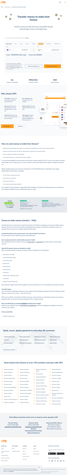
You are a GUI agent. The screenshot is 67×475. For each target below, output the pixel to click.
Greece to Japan (23, 378)
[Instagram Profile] (64, 461)
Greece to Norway (24, 396)
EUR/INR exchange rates (9, 316)
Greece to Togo (55, 381)
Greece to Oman (24, 399)
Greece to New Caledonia (26, 390)
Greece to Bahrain (8, 372)
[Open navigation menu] (65, 2)
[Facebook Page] (49, 461)
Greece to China (8, 384)
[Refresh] (5, 38)
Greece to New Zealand (25, 393)
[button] (15, 44)
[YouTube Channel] (61, 461)
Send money (7, 7)
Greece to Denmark (8, 390)
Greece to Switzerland (57, 372)
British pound (23, 340)
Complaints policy (16, 451)
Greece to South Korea (41, 401)
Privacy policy (36, 453)
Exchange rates (4, 455)
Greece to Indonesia (24, 372)
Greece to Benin (8, 375)
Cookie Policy (11, 471)
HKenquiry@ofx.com (33, 433)
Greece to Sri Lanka (40, 404)
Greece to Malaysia (24, 381)
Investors (25, 459)
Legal (34, 448)
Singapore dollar (55, 336)
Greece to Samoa (40, 383)
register (13, 67)
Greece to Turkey (56, 387)
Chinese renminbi (40, 336)
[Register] (60, 2)
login (24, 151)
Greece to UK (55, 390)
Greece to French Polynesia (10, 399)
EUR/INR (24, 303)
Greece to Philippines (41, 377)
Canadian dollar (24, 336)
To (37, 46)
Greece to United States (57, 398)
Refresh (27, 38)
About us (25, 448)
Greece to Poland (40, 380)
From (7, 46)
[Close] (39, 467)
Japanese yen (8, 343)
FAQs (13, 448)
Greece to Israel (24, 375)
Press (24, 451)
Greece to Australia (8, 369)
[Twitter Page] (55, 461)
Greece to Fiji (7, 396)
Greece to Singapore (41, 392)
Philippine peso (39, 343)
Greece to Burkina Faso (9, 378)
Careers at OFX (26, 456)
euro (6, 340)
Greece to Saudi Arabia (41, 386)
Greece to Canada (8, 381)
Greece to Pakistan (24, 402)
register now (30, 242)
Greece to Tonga (56, 384)
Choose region (4, 460)
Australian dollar (9, 336)
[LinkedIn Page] (52, 461)
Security (24, 453)
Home (2, 7)
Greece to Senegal (40, 389)
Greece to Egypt (8, 393)
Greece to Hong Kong (9, 402)
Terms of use (36, 451)
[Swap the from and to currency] (33, 50)
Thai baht (53, 340)
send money (40, 242)
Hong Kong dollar (40, 340)
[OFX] (3, 2)
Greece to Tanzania (56, 375)
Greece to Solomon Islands (42, 395)
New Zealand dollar (25, 343)
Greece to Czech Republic (10, 387)
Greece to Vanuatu (56, 401)
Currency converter (5, 458)
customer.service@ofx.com (13, 427)
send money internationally (28, 305)
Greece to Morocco (24, 387)
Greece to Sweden (56, 369)
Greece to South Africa (41, 398)
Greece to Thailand (56, 378)
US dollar (53, 343)
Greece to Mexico (24, 384)
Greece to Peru (39, 374)
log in (18, 67)
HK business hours (26, 120)
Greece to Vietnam (56, 404)
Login (2, 448)
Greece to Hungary (24, 369)
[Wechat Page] (58, 461)
